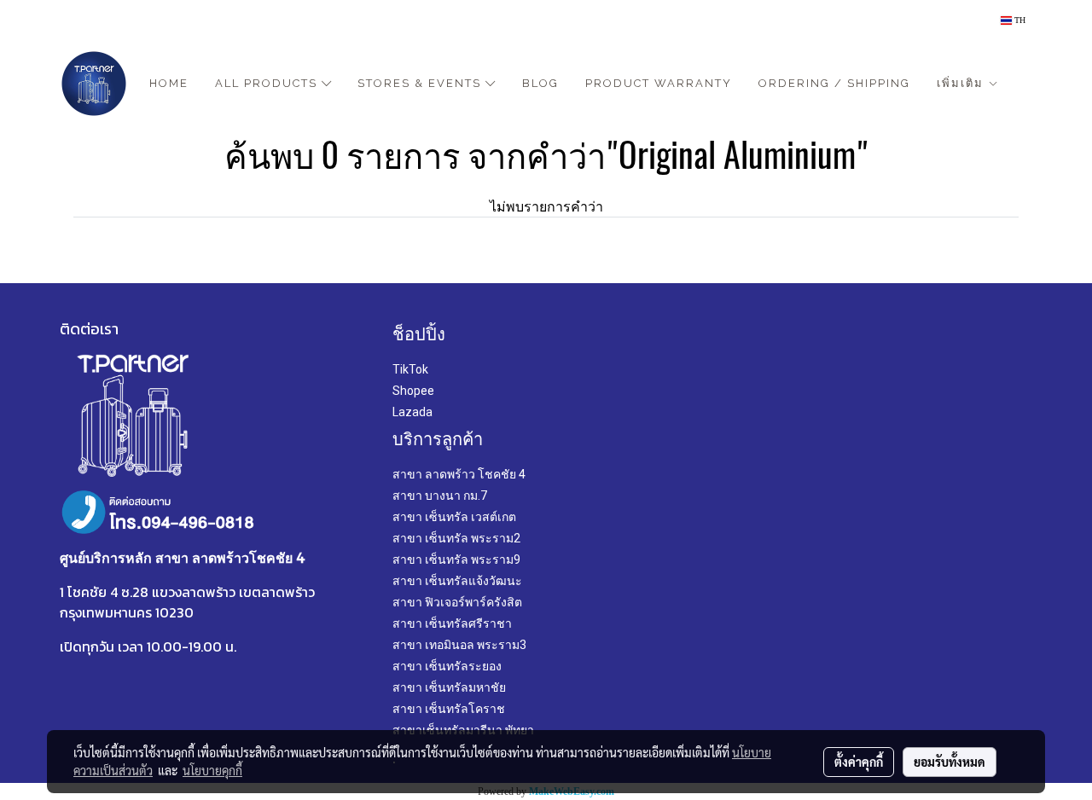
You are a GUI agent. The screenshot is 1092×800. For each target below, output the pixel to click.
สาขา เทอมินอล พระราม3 (459, 645)
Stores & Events (421, 83)
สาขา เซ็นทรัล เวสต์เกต (454, 517)
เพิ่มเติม (962, 83)
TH (1018, 20)
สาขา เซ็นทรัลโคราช (448, 709)
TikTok (410, 369)
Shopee (413, 390)
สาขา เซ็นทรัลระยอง (447, 666)
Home (169, 83)
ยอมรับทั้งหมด (949, 761)
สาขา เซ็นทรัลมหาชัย (449, 687)
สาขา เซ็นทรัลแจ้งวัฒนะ (457, 581)
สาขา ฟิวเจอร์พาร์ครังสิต (457, 602)
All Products (268, 83)
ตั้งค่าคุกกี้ (858, 761)
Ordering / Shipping (834, 83)
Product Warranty (658, 83)
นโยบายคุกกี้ (212, 770)
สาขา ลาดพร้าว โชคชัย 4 (459, 474)
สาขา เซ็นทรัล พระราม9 (456, 559)
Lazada (412, 412)
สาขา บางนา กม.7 (439, 495)
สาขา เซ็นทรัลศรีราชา (452, 623)
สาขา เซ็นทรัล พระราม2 (456, 538)
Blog (540, 83)
